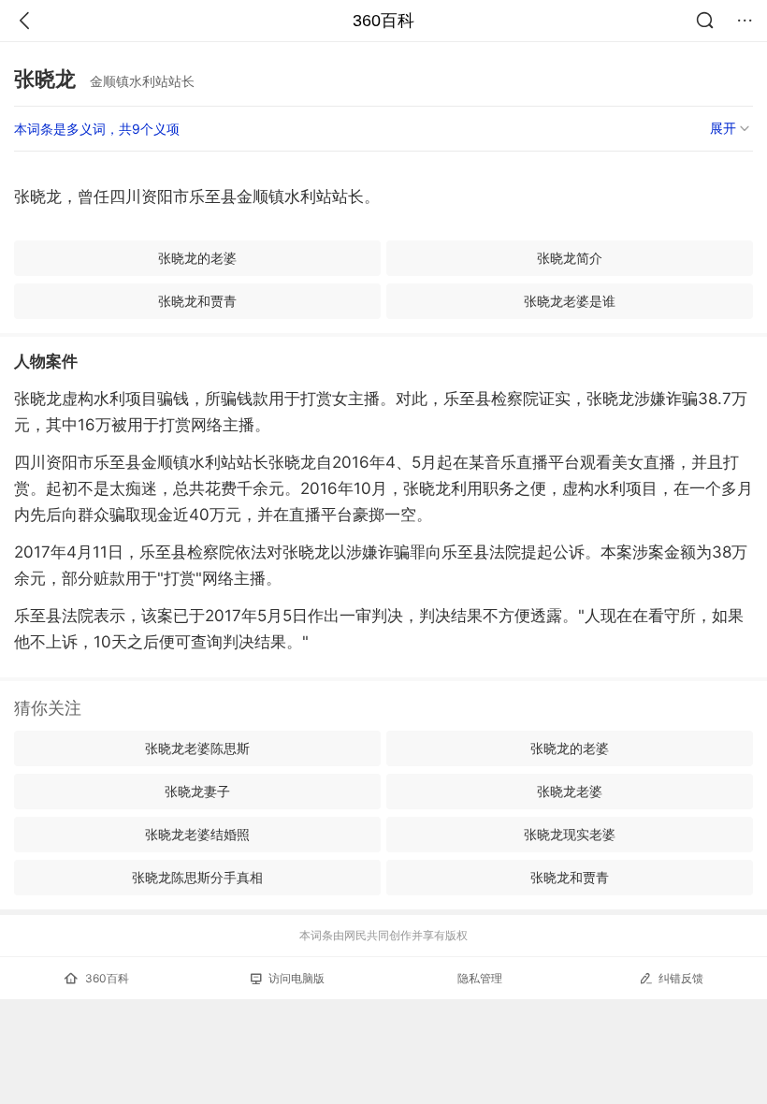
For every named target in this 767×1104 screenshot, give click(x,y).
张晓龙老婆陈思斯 (197, 748)
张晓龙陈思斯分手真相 (197, 877)
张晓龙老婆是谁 (569, 301)
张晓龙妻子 (197, 791)
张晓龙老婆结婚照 (197, 834)
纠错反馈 (680, 978)
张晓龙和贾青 (197, 301)
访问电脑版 (296, 978)
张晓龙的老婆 (197, 258)
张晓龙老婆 (569, 791)
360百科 (383, 20)
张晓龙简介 (569, 258)
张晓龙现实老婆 (569, 834)
